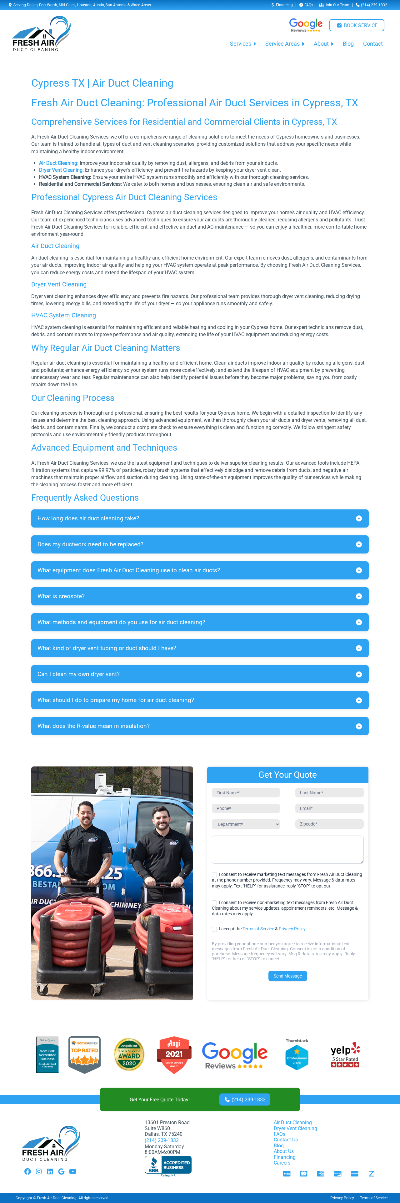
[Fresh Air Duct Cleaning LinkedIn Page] (50, 1172)
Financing (284, 5)
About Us (284, 1151)
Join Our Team (336, 5)
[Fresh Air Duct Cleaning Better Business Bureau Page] (47, 1055)
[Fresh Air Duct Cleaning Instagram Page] (38, 1172)
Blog (348, 44)
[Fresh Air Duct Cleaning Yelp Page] (345, 1055)
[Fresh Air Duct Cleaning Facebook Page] (27, 1172)
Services (240, 44)
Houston (84, 5)
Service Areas (282, 44)
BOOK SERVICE (360, 25)
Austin (98, 5)
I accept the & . (262, 928)
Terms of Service (258, 928)
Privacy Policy (292, 928)
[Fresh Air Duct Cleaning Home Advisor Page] (84, 1055)
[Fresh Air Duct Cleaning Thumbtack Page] (297, 1055)
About (321, 44)
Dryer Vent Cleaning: (61, 170)
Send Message (288, 975)
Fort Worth (48, 5)
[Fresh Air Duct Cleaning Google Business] (234, 1055)
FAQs (308, 5)
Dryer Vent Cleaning (295, 1128)
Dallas (32, 5)
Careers (282, 1163)
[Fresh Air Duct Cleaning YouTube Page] (72, 1172)
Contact (373, 44)
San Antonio (116, 5)
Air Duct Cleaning (293, 1122)
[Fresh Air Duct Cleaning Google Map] (61, 1172)
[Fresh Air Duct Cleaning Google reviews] (305, 25)
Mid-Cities (67, 5)
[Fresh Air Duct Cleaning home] (41, 33)
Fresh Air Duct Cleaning (57, 1198)
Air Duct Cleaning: (58, 163)
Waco (135, 5)
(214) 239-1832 (373, 5)
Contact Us (286, 1140)
